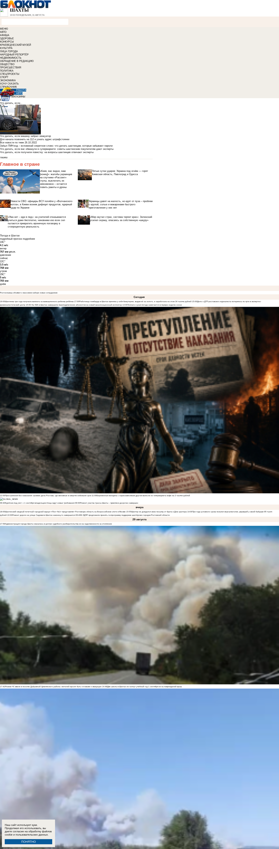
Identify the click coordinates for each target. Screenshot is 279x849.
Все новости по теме (12, 142)
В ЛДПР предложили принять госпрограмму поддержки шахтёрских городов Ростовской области (125, 515)
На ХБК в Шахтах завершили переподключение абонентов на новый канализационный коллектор (76, 305)
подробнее (29, 238)
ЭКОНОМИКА (8, 80)
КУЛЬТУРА (6, 48)
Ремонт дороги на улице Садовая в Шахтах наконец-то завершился (43, 515)
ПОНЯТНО (28, 841)
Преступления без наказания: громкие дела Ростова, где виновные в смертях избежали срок (48, 495)
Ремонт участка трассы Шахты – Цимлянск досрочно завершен (109, 503)
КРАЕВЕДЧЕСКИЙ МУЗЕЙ (15, 44)
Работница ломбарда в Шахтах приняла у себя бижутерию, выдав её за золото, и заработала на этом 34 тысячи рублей (135, 301)
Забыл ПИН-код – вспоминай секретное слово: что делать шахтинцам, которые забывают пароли (56, 145)
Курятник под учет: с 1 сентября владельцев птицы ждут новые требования (39, 503)
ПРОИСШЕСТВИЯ (10, 67)
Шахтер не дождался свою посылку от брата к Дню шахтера (159, 512)
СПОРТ (4, 77)
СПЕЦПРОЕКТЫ (9, 74)
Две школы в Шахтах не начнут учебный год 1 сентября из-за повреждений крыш (144, 687)
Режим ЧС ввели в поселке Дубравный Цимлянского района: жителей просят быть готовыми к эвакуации (53, 687)
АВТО (3, 32)
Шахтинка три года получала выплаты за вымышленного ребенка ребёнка (39, 301)
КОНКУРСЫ (7, 41)
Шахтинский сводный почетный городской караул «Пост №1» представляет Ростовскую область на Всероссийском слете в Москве (65, 512)
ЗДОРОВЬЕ (7, 38)
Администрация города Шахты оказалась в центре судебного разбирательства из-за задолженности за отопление (58, 524)
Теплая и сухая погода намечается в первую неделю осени (155, 305)
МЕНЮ (4, 28)
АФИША (4, 35)
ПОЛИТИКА (6, 70)
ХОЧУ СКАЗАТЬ (9, 83)
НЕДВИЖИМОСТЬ (10, 57)
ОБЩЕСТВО (7, 64)
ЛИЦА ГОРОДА (9, 51)
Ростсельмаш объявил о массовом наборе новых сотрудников (28, 293)
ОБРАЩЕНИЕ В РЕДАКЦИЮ (17, 61)
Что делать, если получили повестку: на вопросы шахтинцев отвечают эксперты (47, 152)
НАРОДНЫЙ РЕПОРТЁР (14, 54)
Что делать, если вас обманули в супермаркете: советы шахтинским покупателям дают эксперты (56, 149)
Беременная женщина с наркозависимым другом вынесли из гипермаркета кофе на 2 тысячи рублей (143, 495)
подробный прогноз (11, 238)
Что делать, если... (11, 103)
